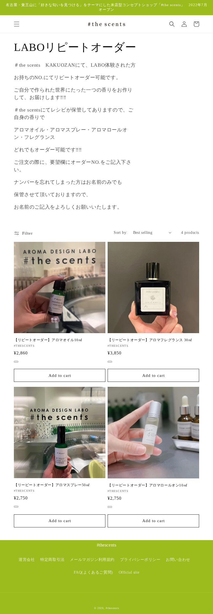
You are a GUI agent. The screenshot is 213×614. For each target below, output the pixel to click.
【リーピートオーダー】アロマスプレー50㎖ (52, 485)
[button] (17, 24)
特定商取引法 (52, 560)
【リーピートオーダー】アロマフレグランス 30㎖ (150, 340)
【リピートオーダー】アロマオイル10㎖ (48, 340)
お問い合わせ (178, 560)
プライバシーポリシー (140, 560)
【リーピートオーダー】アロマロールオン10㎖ (147, 485)
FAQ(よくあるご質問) (93, 572)
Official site (129, 572)
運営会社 (27, 560)
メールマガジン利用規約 (92, 560)
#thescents (112, 608)
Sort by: (120, 232)
